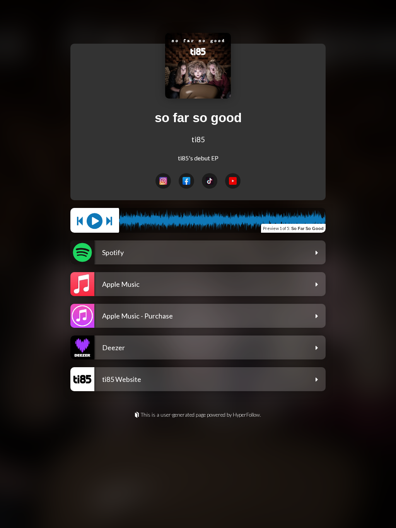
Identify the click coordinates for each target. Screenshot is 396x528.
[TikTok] (209, 181)
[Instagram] (163, 181)
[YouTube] (233, 181)
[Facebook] (186, 181)
